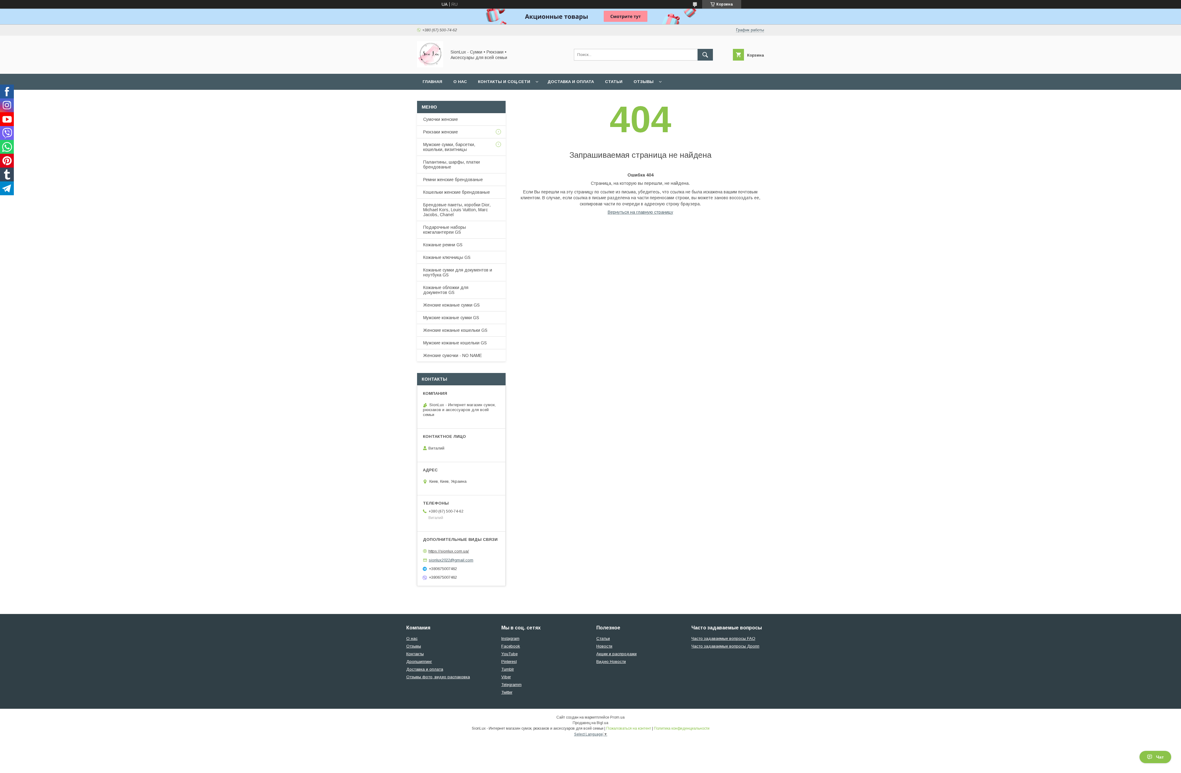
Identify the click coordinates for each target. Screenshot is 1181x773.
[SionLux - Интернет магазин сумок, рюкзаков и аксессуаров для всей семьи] (430, 65)
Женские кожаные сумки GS (451, 305)
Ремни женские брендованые (453, 179)
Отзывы (644, 81)
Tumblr (507, 669)
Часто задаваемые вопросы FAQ (723, 638)
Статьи (613, 81)
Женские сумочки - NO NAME (452, 355)
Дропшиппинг (419, 661)
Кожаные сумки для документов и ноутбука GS (457, 272)
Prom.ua (617, 717)
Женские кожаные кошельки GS (455, 330)
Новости (604, 646)
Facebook (510, 646)
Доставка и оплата (570, 81)
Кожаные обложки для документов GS (445, 290)
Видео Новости (611, 661)
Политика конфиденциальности (682, 728)
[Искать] (705, 55)
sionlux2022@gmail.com (451, 560)
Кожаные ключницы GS (447, 257)
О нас (460, 81)
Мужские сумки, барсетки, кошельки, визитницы (449, 147)
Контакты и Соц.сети (504, 81)
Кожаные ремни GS (443, 244)
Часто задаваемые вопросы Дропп (725, 646)
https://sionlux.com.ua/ (448, 551)
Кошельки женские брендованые (456, 192)
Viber (506, 677)
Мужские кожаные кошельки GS (455, 342)
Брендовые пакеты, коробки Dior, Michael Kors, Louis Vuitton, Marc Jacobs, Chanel (457, 209)
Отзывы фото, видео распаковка (438, 677)
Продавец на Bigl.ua (590, 723)
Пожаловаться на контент (628, 728)
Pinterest (509, 661)
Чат (1160, 757)
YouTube (509, 654)
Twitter (506, 692)
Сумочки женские (440, 119)
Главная (432, 81)
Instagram (510, 638)
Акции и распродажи (616, 654)
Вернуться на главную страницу (640, 212)
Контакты (415, 654)
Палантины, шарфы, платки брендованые (451, 164)
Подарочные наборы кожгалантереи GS (444, 230)
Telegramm (511, 684)
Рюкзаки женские (440, 131)
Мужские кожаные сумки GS (451, 317)
